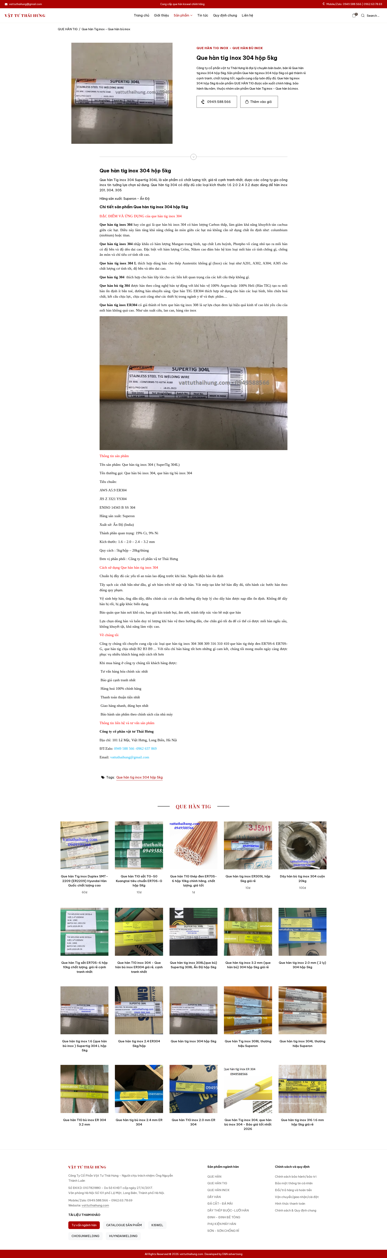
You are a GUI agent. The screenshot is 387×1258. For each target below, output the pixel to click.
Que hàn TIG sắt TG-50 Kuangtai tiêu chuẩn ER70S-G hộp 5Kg (139, 880)
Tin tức (202, 15)
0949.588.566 (219, 102)
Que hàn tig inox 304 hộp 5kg (139, 777)
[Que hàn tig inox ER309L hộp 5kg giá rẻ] (248, 845)
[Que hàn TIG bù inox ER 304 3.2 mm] (84, 1089)
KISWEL (157, 1225)
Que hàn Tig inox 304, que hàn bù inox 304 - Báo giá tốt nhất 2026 (248, 1124)
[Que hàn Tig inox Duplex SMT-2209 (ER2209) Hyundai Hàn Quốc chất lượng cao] (84, 845)
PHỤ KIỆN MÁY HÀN (221, 1224)
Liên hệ (247, 15)
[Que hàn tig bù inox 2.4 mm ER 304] (139, 1089)
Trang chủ (141, 15)
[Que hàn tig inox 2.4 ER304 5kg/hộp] (139, 1010)
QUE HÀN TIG (68, 29)
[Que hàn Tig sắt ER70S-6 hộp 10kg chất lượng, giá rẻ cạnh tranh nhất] (84, 932)
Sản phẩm (181, 15)
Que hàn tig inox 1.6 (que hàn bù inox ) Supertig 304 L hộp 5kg (84, 1045)
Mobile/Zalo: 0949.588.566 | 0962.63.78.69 (354, 4)
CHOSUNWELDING (85, 1236)
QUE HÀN (214, 1176)
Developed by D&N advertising (223, 1254)
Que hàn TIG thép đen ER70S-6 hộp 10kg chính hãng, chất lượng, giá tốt (193, 880)
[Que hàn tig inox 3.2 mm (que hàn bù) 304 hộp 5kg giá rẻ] (248, 932)
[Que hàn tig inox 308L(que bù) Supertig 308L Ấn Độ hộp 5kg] (193, 932)
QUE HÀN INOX (218, 1190)
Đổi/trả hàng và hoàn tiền (293, 1190)
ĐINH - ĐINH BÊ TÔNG (223, 1217)
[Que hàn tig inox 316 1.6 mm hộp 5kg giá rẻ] (303, 1089)
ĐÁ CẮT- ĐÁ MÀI (220, 1203)
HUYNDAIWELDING (123, 1236)
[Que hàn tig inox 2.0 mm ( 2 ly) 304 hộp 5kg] (303, 932)
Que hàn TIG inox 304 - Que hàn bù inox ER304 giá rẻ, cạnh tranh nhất (139, 967)
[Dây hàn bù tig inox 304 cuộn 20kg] (303, 845)
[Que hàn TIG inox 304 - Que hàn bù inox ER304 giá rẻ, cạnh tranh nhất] (139, 932)
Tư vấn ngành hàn (84, 1225)
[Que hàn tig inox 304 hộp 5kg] (193, 1010)
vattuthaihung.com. (192, 1254)
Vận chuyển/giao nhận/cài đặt (297, 1197)
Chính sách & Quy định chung (295, 1210)
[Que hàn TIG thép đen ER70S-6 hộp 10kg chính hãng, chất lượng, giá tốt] (193, 845)
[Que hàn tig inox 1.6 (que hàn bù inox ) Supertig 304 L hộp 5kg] (84, 1010)
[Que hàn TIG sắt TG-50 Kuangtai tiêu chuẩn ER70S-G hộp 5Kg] (139, 845)
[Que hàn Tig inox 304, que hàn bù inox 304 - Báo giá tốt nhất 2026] (248, 1089)
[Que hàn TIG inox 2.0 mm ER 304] (193, 1089)
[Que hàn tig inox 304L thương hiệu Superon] (303, 1010)
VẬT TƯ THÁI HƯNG (25, 15)
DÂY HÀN (214, 1197)
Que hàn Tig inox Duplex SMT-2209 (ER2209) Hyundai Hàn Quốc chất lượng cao (84, 880)
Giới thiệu (161, 15)
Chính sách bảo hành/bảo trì (295, 1176)
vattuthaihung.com (95, 1205)
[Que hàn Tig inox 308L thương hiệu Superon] (248, 1010)
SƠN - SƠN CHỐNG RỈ (223, 1231)
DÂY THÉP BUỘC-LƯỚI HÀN (228, 1210)
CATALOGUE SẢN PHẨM (124, 1225)
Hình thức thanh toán (290, 1203)
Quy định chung (225, 15)
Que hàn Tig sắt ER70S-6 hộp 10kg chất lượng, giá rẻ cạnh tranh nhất (84, 967)
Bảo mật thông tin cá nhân (294, 1183)
